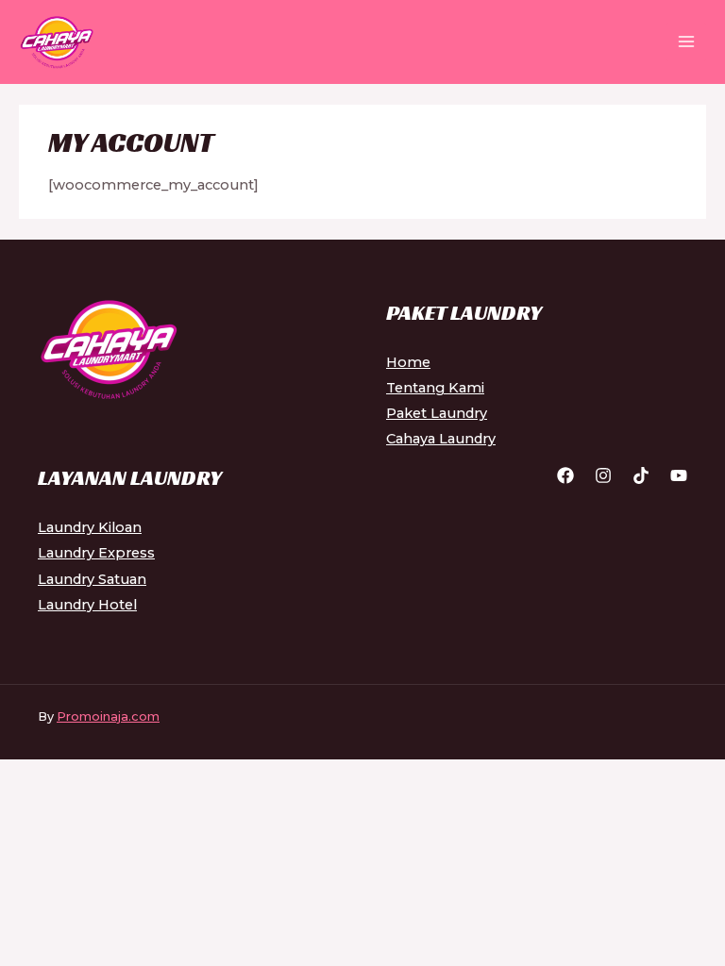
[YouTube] (678, 475)
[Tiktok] (640, 475)
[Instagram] (603, 475)
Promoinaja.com (108, 716)
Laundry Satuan (92, 579)
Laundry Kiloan (90, 527)
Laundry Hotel (87, 604)
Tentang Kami (435, 387)
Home (408, 362)
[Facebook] (565, 475)
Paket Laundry (436, 413)
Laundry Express (96, 552)
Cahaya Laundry (441, 438)
